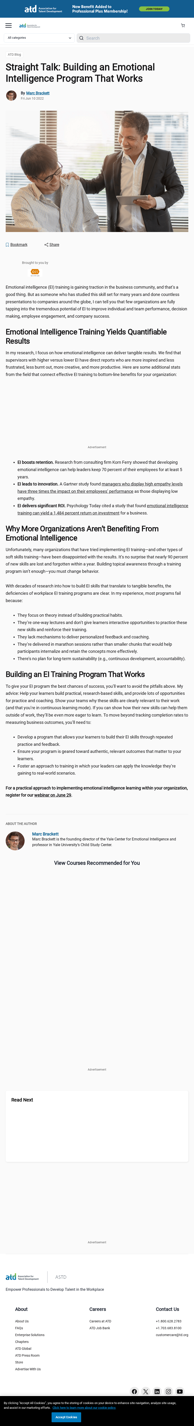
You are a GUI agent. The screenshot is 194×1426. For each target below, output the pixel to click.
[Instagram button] (168, 1391)
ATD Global (23, 1348)
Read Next (22, 1100)
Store (19, 1362)
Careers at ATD (100, 1321)
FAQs (19, 1328)
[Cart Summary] (184, 25)
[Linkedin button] (157, 1391)
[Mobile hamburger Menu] (8, 25)
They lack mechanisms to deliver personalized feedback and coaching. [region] (84, 636)
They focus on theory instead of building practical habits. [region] (70, 615)
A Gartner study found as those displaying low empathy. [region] (100, 491)
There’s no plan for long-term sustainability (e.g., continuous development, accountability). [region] (102, 658)
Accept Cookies (66, 1417)
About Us (22, 1321)
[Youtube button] (180, 1391)
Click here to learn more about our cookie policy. (84, 1407)
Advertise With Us (28, 1369)
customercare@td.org (172, 1335)
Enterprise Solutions (29, 1335)
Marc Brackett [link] (37, 93)
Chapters (22, 1342)
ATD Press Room (27, 1355)
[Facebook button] (134, 1391)
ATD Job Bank (99, 1328)
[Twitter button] (145, 1391)
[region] (97, 792)
